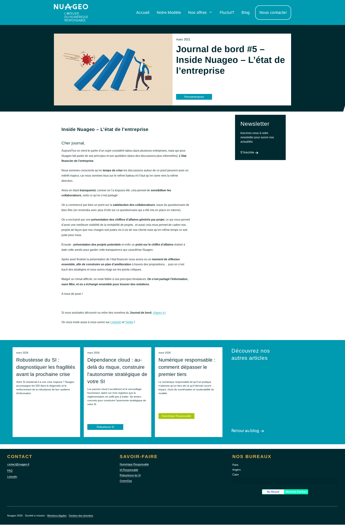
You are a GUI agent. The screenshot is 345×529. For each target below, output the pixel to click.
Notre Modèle (169, 12)
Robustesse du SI (130, 475)
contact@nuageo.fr (18, 464)
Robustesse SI (105, 426)
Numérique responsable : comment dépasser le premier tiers (186, 367)
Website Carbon (296, 491)
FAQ (10, 470)
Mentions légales (56, 515)
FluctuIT (227, 12)
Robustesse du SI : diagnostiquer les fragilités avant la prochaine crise (45, 367)
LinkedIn (12, 476)
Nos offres (197, 12)
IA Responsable (129, 469)
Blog (246, 12)
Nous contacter (273, 12)
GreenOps (126, 480)
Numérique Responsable (176, 415)
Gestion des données (81, 515)
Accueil (143, 12)
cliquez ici (159, 312)
